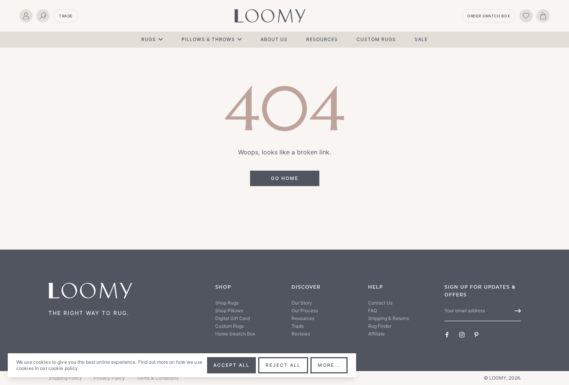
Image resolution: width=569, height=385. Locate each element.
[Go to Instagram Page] (461, 334)
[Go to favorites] (526, 15)
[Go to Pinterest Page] (476, 334)
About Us (274, 39)
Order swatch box (488, 16)
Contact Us (380, 303)
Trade (66, 16)
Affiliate (376, 334)
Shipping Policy (65, 378)
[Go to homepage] (269, 15)
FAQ (372, 310)
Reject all (283, 365)
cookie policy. (63, 368)
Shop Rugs (226, 303)
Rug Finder (379, 326)
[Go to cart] (543, 15)
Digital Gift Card (232, 318)
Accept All (231, 365)
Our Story (301, 303)
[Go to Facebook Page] (447, 334)
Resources (322, 39)
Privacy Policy (109, 378)
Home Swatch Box (235, 334)
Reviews (300, 334)
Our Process (304, 310)
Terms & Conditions (157, 378)
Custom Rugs (376, 39)
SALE (421, 39)
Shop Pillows (229, 310)
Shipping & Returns (388, 318)
